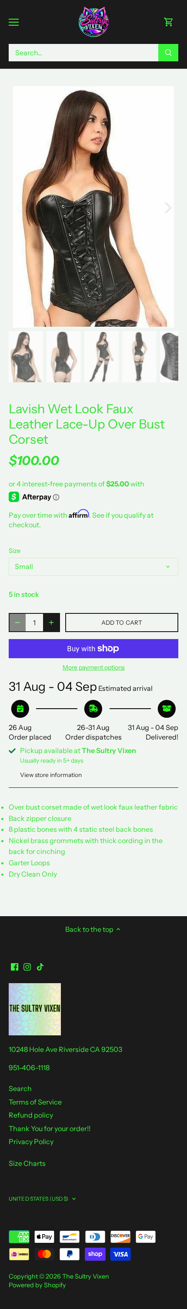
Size (14, 551)
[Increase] (51, 622)
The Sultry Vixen (85, 1276)
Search (20, 1088)
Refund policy (31, 1115)
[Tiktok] (40, 966)
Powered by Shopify (37, 1285)
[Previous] (19, 207)
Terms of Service (35, 1102)
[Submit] (168, 52)
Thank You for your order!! (49, 1128)
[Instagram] (27, 966)
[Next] (167, 207)
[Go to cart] (169, 22)
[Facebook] (14, 966)
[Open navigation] (14, 22)
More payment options (94, 667)
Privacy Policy (31, 1141)
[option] (93, 207)
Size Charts (27, 1163)
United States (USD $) (39, 1198)
